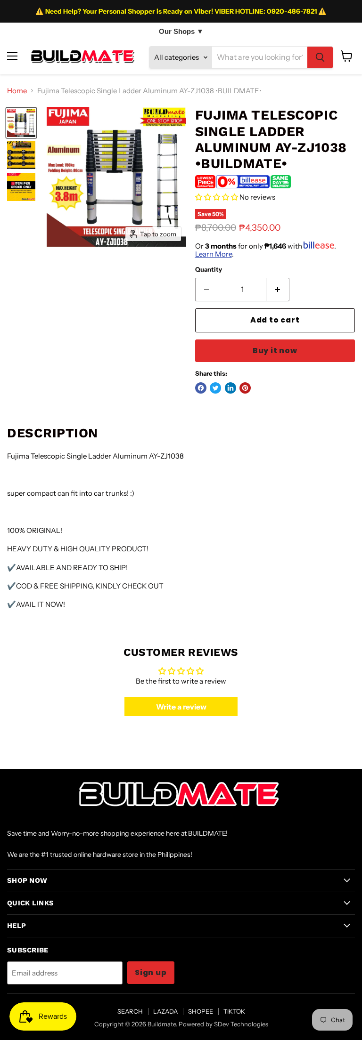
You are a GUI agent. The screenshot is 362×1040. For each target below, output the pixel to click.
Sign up (151, 972)
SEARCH (130, 1011)
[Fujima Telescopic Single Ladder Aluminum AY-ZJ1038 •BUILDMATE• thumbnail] (21, 123)
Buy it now (275, 350)
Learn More (213, 254)
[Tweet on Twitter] (215, 388)
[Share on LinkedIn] (230, 388)
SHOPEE (200, 1011)
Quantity (208, 269)
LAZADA (165, 1011)
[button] (216, 197)
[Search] (320, 57)
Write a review (181, 706)
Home (17, 91)
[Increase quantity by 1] (277, 289)
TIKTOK (234, 1011)
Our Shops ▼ (181, 31)
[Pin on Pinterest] (245, 388)
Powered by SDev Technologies (223, 1024)
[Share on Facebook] (200, 388)
